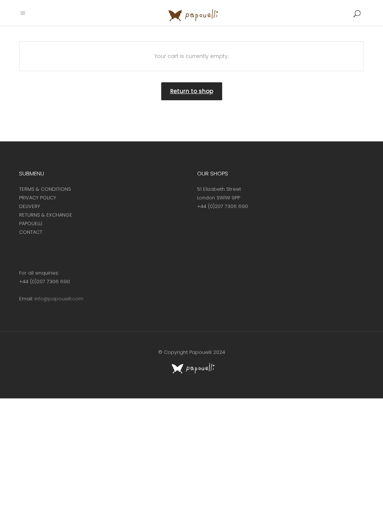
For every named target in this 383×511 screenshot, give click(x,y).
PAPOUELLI (30, 223)
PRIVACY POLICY (37, 197)
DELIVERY (29, 206)
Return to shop (191, 91)
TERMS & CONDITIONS (45, 189)
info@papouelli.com (58, 298)
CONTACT (30, 232)
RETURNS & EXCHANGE (45, 214)
